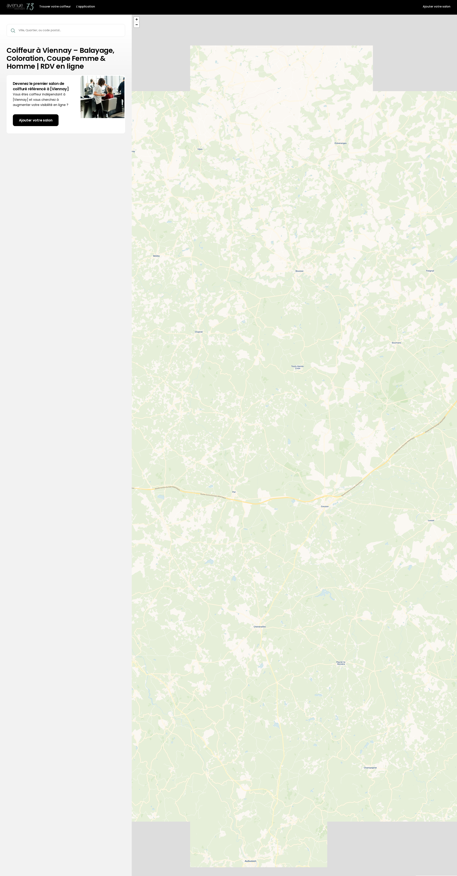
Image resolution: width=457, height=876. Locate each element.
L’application (85, 6)
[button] (136, 19)
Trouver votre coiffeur (55, 6)
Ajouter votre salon (436, 6)
